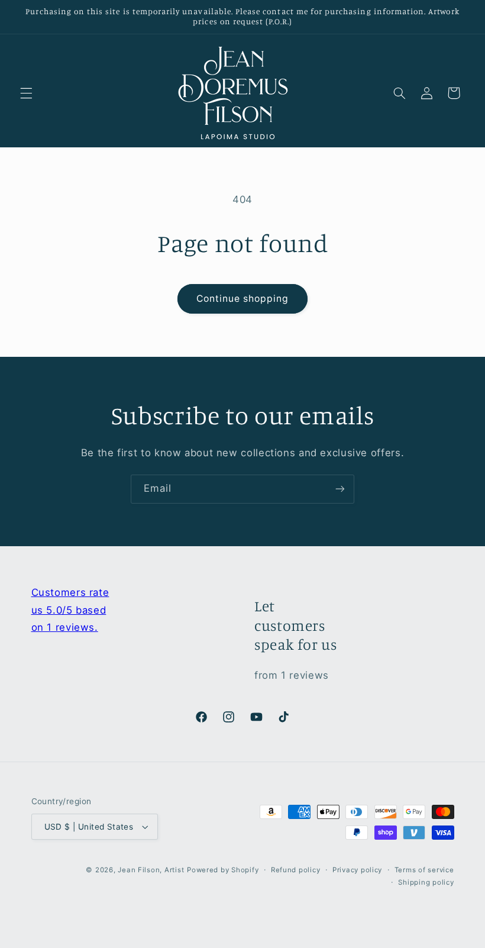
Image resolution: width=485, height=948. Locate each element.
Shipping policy (426, 882)
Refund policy (296, 870)
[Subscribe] (340, 489)
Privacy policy (357, 870)
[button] (26, 93)
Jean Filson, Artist (151, 870)
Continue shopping (242, 298)
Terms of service (424, 870)
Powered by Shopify (222, 870)
